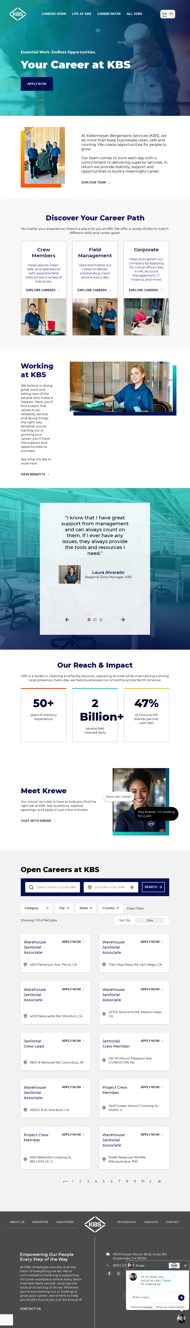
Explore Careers (40, 290)
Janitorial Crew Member (116, 1043)
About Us (17, 1222)
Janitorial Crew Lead (34, 1043)
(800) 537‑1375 (124, 1265)
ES (171, 14)
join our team (93, 182)
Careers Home (54, 14)
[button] (67, 619)
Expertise (40, 1222)
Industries (65, 1222)
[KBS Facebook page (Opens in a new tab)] (109, 1273)
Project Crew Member (114, 1090)
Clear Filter (135, 908)
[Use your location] (132, 887)
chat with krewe (36, 821)
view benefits (33, 474)
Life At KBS (81, 14)
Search (151, 887)
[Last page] (159, 1181)
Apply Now (36, 84)
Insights (151, 1222)
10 (142, 1181)
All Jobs (134, 14)
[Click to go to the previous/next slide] (89, 619)
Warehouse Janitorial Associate (35, 947)
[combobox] (111, 887)
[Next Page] (151, 1181)
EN (164, 14)
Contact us (30, 1309)
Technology (126, 1222)
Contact (173, 1222)
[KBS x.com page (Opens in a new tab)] (118, 1273)
